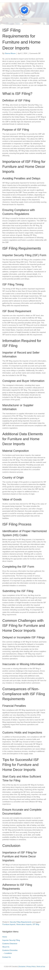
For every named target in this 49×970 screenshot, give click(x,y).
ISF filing (36, 924)
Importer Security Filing (11, 940)
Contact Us (6, 957)
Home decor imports (24, 924)
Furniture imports (8, 924)
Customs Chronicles (9, 950)
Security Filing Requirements (21, 922)
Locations (8, 953)
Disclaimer (22, 966)
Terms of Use (41, 966)
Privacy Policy (31, 966)
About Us (5, 947)
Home (4, 937)
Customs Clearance (9, 943)
